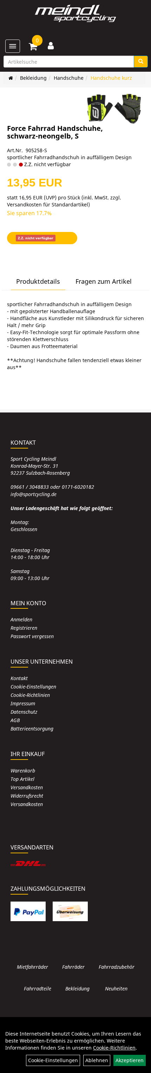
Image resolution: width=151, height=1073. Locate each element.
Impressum (23, 703)
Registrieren (24, 627)
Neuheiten (116, 988)
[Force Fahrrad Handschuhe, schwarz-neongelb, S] (114, 108)
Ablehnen (96, 1060)
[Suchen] (141, 62)
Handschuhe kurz (111, 78)
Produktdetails (38, 281)
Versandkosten (27, 787)
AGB (15, 720)
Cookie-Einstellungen (33, 686)
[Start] (10, 78)
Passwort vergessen (32, 636)
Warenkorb (23, 770)
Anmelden (21, 619)
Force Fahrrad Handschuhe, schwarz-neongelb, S (55, 132)
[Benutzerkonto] (50, 45)
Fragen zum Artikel (104, 281)
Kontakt (19, 678)
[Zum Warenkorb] (33, 47)
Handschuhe (69, 78)
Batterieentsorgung (32, 728)
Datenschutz (24, 711)
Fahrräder (73, 966)
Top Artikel (22, 779)
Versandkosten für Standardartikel (47, 204)
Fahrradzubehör (116, 966)
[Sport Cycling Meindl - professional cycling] (75, 13)
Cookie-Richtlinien (30, 695)
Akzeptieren (130, 1060)
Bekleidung (33, 78)
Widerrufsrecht (27, 795)
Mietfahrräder (32, 966)
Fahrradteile (37, 988)
